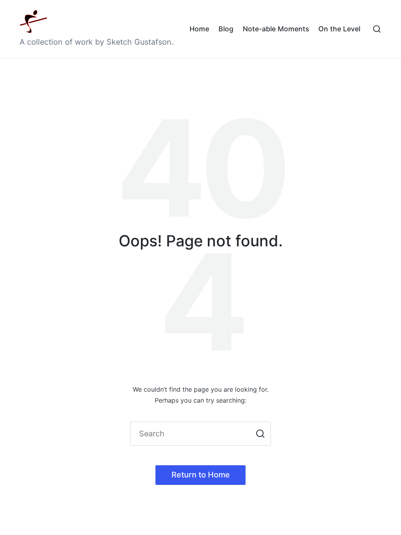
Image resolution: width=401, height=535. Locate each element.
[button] (260, 433)
